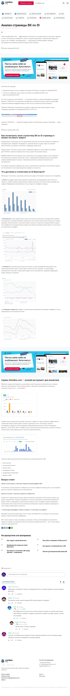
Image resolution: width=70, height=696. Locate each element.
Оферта (3, 679)
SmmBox (23, 388)
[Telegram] (7, 528)
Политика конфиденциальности (10, 678)
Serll (25, 624)
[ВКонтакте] (2, 528)
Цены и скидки (5, 674)
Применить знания (26, 3)
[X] (9, 528)
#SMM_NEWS (46, 18)
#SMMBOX (7, 14)
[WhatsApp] (12, 528)
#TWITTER (33, 18)
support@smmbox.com (44, 666)
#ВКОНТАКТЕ (21, 14)
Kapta (24, 609)
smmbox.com (40, 3)
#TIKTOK (21, 18)
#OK (62, 14)
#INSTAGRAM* (36, 14)
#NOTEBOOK (60, 18)
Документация (5, 676)
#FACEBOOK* (51, 14)
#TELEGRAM (8, 18)
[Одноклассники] (5, 528)
